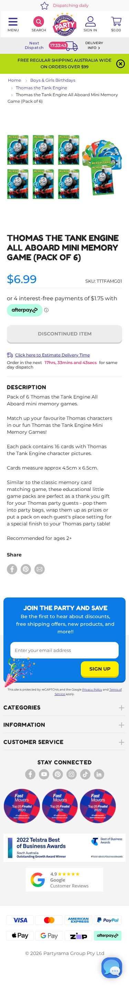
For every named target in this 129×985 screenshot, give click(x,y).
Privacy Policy (92, 689)
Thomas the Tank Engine (41, 87)
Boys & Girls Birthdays (52, 80)
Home (14, 80)
